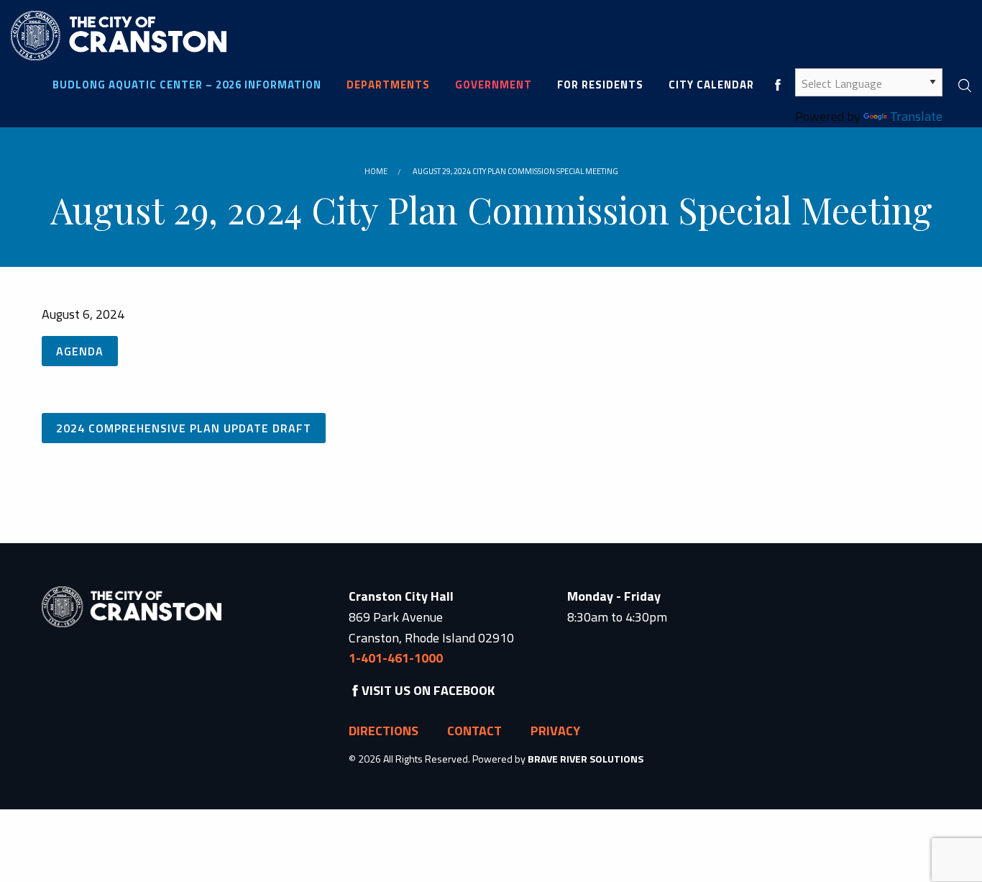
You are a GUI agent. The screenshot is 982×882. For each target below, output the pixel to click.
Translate (916, 116)
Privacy (555, 730)
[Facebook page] (777, 84)
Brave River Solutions (585, 758)
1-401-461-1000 (396, 658)
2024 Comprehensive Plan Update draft (183, 428)
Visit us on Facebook (428, 690)
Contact (474, 730)
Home (375, 171)
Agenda (80, 351)
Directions (383, 730)
